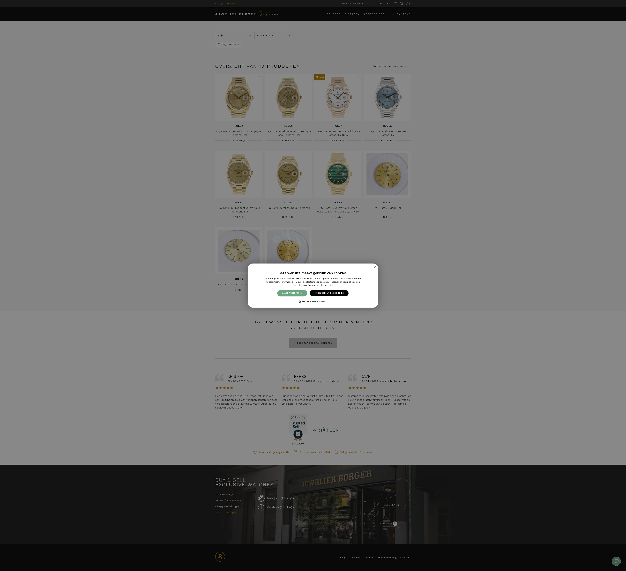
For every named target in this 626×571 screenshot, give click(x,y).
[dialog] (313, 285)
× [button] (374, 267)
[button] (313, 301)
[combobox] (370, 267)
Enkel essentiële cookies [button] (329, 293)
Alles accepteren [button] (292, 293)
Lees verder (327, 285)
